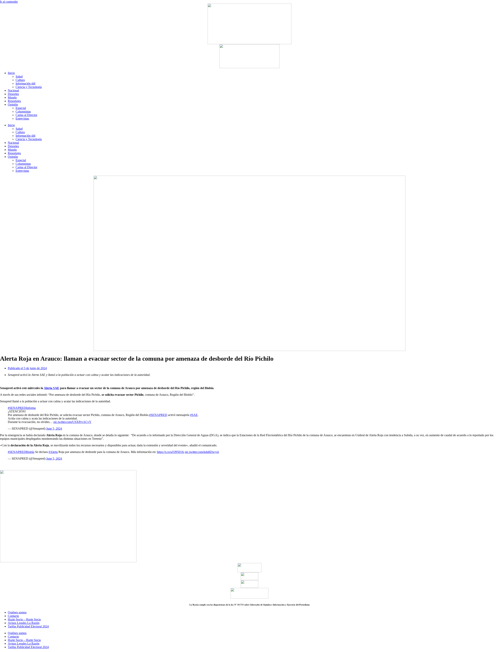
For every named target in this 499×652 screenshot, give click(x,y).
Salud (19, 76)
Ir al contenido (9, 1)
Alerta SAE (51, 388)
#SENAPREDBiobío (21, 452)
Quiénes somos (17, 612)
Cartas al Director (26, 115)
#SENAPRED (158, 415)
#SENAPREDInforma (22, 408)
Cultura (20, 80)
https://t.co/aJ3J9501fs (170, 452)
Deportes (13, 94)
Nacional (13, 90)
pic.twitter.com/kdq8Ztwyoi (202, 452)
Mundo (12, 97)
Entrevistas (22, 118)
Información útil (25, 83)
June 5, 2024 (54, 428)
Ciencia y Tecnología (29, 87)
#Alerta (53, 452)
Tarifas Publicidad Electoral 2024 (28, 626)
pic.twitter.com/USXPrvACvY (72, 422)
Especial (21, 108)
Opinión (13, 104)
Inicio (11, 73)
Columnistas (23, 111)
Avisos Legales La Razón (23, 623)
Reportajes (14, 101)
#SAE (194, 415)
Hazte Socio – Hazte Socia (24, 619)
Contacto (13, 616)
